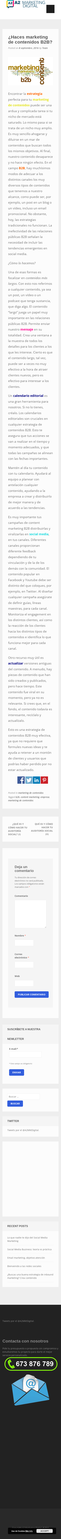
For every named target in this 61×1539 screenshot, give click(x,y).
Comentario (21, 895)
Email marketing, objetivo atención (26, 1257)
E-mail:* (13, 1048)
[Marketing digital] (30, 1363)
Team (45, 48)
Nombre (20, 935)
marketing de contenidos (30, 792)
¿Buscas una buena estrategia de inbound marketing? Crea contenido (30, 1276)
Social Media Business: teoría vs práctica (29, 1249)
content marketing (30, 797)
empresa (45, 797)
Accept (45, 1530)
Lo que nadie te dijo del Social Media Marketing (27, 1239)
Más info (29, 1531)
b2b (18, 797)
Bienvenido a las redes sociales (24, 1266)
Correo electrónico (22, 956)
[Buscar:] (23, 1096)
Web (17, 976)
